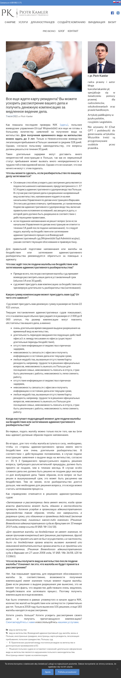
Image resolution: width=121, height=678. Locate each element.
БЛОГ (61, 31)
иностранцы (43, 636)
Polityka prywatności (67, 672)
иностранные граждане (25, 636)
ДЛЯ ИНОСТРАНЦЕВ (43, 22)
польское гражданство (29, 639)
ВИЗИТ (112, 22)
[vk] (118, 13)
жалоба (66, 633)
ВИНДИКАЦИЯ (96, 22)
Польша (45, 639)
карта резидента (58, 636)
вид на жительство (18, 629)
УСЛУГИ (23, 22)
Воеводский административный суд (45, 633)
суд (51, 639)
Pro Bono (49, 31)
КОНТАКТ (73, 31)
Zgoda (47, 672)
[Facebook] (112, 13)
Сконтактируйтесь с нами (20, 622)
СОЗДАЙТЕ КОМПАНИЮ (71, 22)
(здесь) (64, 124)
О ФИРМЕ (10, 22)
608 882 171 (16, 2)
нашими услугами (68, 622)
